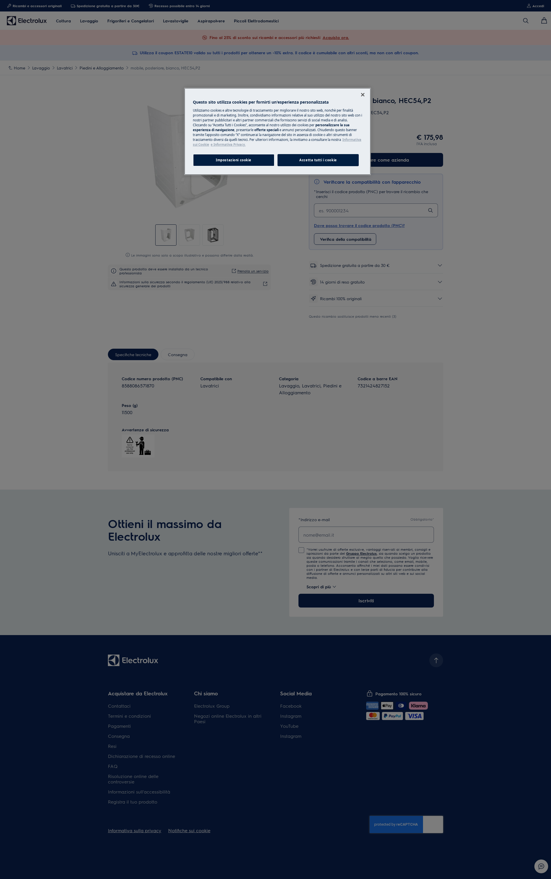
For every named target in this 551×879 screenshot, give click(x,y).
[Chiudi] (362, 94)
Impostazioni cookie (233, 160)
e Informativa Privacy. (228, 144)
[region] (277, 131)
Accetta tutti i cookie (318, 160)
